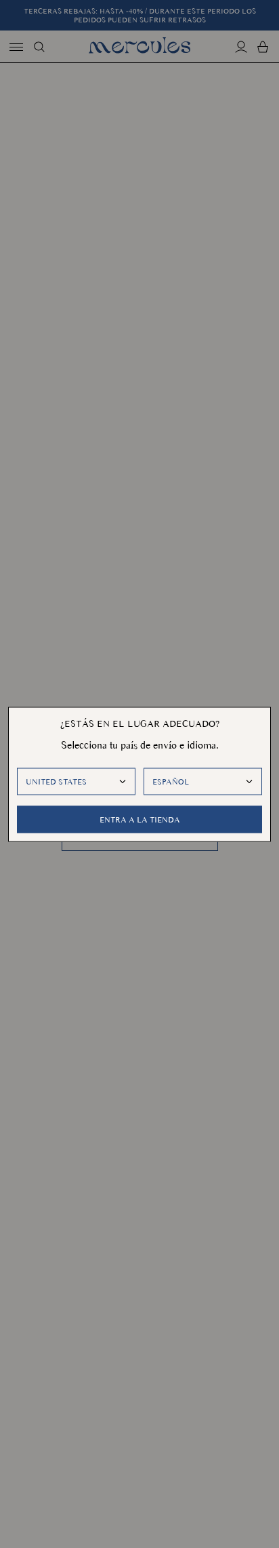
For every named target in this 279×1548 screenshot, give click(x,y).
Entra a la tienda (140, 819)
